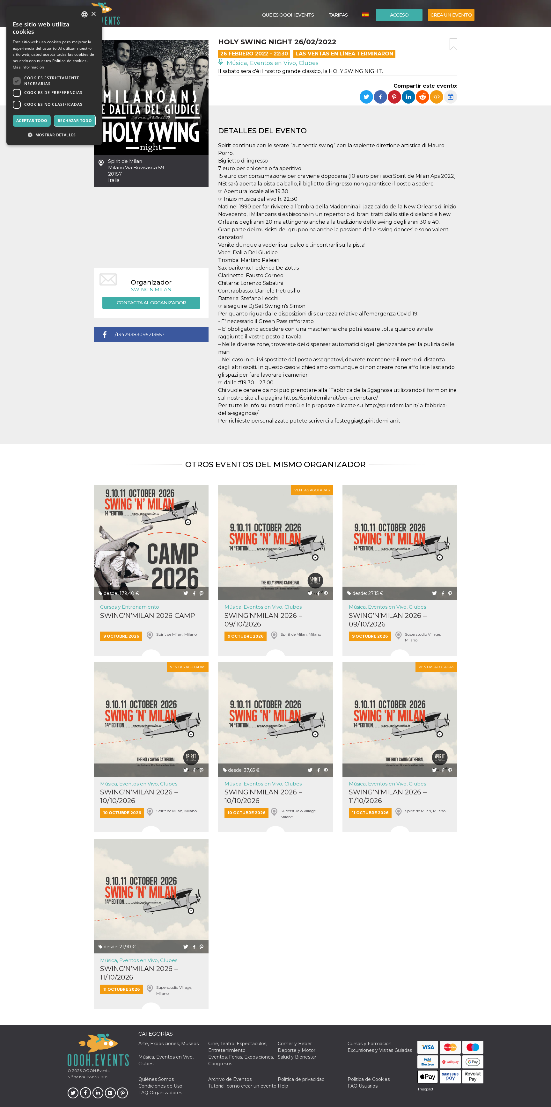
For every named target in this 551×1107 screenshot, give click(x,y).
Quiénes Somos (156, 1079)
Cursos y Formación (370, 1043)
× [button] (93, 14)
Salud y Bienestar (297, 1057)
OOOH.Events (95, 1070)
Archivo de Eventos (230, 1079)
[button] (54, 135)
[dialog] (54, 75)
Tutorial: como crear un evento (242, 1086)
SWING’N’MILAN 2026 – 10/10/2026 (139, 796)
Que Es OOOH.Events (288, 15)
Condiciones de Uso (160, 1086)
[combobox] (84, 14)
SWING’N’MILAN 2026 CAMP (147, 615)
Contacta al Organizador (151, 303)
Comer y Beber (295, 1043)
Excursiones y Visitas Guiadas (380, 1050)
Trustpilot (425, 1089)
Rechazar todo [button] (75, 120)
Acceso (399, 15)
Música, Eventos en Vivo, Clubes (272, 63)
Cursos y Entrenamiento (129, 607)
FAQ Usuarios (363, 1086)
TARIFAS (338, 15)
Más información (28, 67)
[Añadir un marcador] (453, 44)
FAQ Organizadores (160, 1093)
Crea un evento (451, 15)
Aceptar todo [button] (32, 120)
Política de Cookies (369, 1079)
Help (283, 1086)
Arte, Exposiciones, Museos (168, 1043)
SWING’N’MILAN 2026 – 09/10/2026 (263, 619)
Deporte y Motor (296, 1050)
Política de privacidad (301, 1079)
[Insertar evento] (436, 97)
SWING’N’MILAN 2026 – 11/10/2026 (388, 796)
